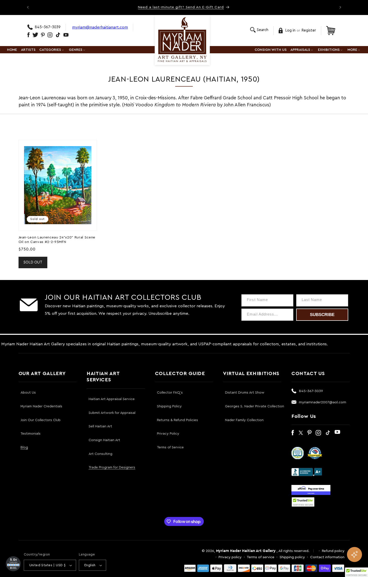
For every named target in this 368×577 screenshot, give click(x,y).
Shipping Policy (169, 406)
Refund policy (333, 551)
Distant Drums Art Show (244, 392)
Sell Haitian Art (100, 426)
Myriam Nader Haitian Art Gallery (246, 551)
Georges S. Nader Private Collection (254, 406)
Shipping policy (292, 557)
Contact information (327, 557)
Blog (24, 447)
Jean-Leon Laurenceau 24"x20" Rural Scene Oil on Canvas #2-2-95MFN (57, 239)
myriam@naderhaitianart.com (100, 27)
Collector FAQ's (170, 392)
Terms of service (260, 557)
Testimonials (31, 433)
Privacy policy (230, 557)
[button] (259, 30)
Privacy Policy (168, 433)
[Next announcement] (340, 7)
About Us (28, 392)
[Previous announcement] (27, 7)
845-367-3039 (48, 27)
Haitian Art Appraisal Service (112, 399)
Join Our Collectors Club (41, 420)
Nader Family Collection (244, 420)
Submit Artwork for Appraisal (112, 413)
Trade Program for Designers (112, 467)
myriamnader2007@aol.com (322, 402)
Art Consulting (100, 454)
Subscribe (322, 314)
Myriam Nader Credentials (41, 406)
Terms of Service (170, 447)
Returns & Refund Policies (177, 420)
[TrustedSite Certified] (303, 502)
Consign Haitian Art (104, 440)
